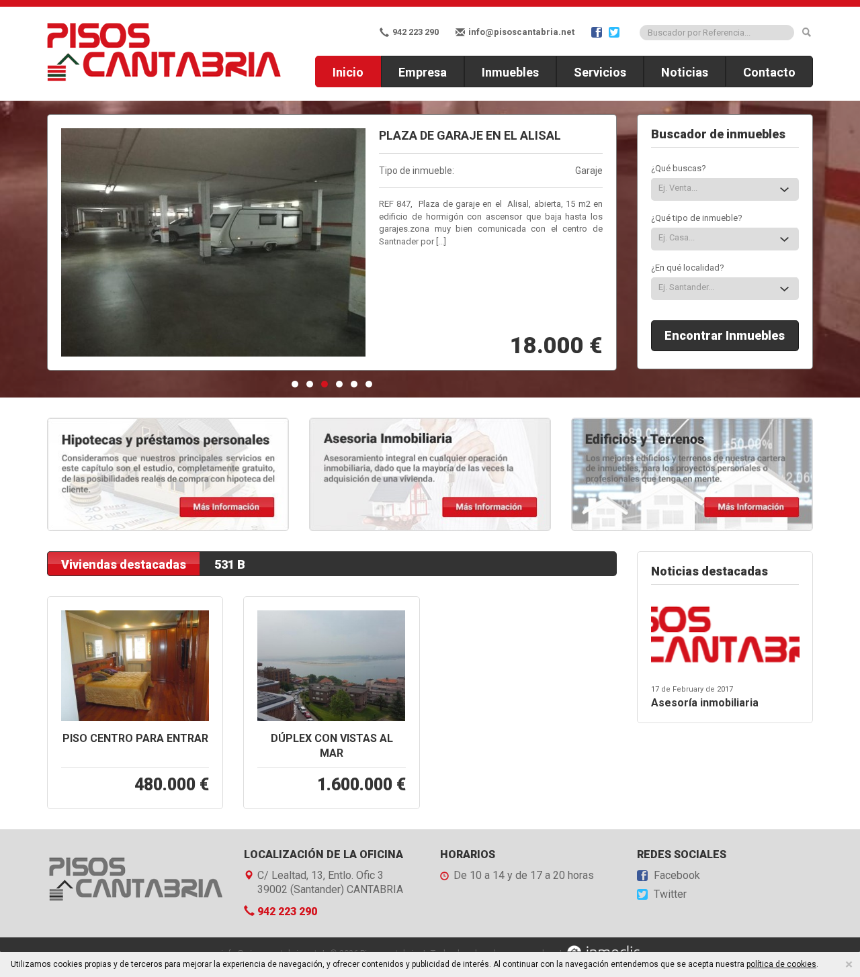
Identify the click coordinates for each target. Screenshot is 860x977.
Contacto (769, 72)
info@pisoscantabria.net (520, 32)
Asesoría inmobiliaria (705, 702)
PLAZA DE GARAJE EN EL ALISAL (470, 135)
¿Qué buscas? (678, 168)
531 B (229, 564)
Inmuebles (510, 72)
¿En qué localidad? (687, 267)
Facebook (675, 875)
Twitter (669, 894)
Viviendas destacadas (123, 564)
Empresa (422, 72)
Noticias (684, 72)
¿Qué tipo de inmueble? (696, 218)
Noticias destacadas (709, 571)
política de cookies (781, 964)
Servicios (600, 72)
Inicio (348, 72)
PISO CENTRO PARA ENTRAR (135, 738)
